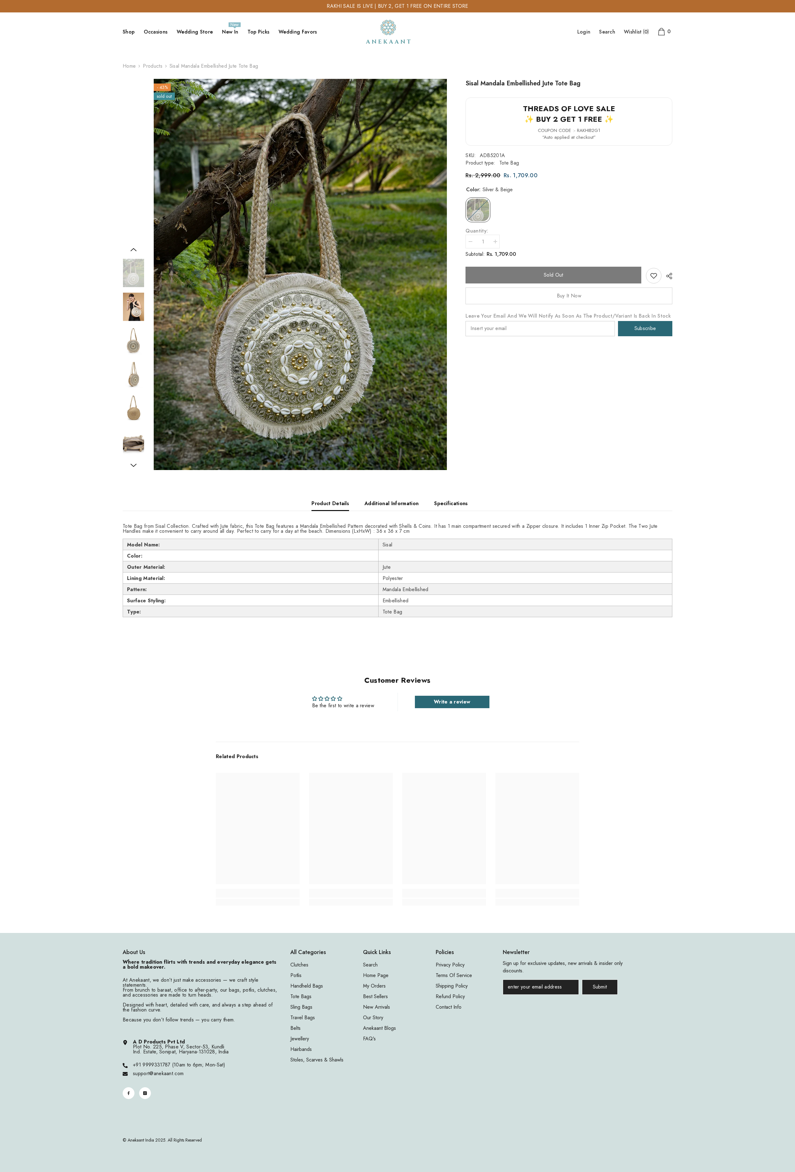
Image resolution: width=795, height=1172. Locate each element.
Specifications (451, 503)
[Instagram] (145, 1093)
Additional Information (392, 503)
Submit (600, 986)
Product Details (330, 503)
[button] (133, 249)
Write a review (452, 701)
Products (152, 66)
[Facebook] (128, 1093)
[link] (653, 275)
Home (129, 66)
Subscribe (645, 328)
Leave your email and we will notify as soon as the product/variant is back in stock (568, 316)
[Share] (666, 276)
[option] (300, 274)
